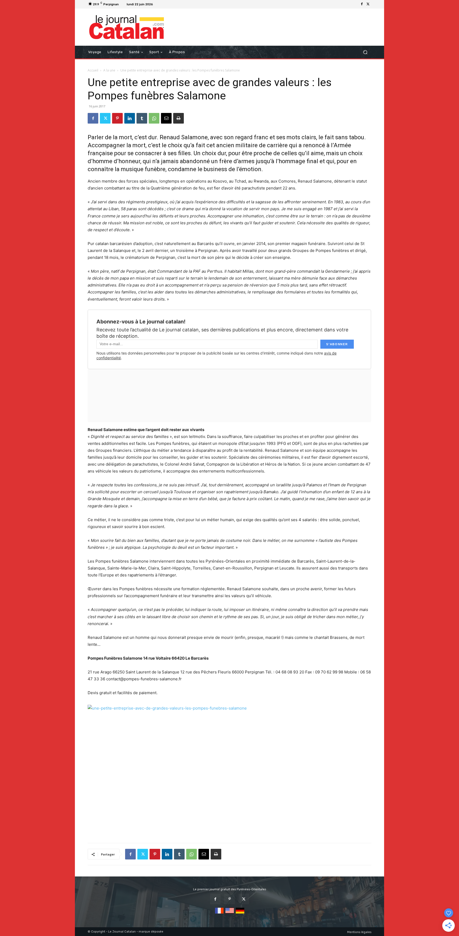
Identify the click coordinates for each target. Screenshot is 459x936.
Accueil (93, 70)
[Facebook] (362, 4)
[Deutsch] (240, 914)
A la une (109, 70)
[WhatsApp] (154, 118)
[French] (219, 914)
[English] (229, 914)
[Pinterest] (117, 118)
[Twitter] (368, 4)
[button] (365, 52)
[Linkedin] (129, 118)
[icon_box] (161, 5)
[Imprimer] (178, 118)
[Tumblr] (142, 118)
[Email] (166, 118)
